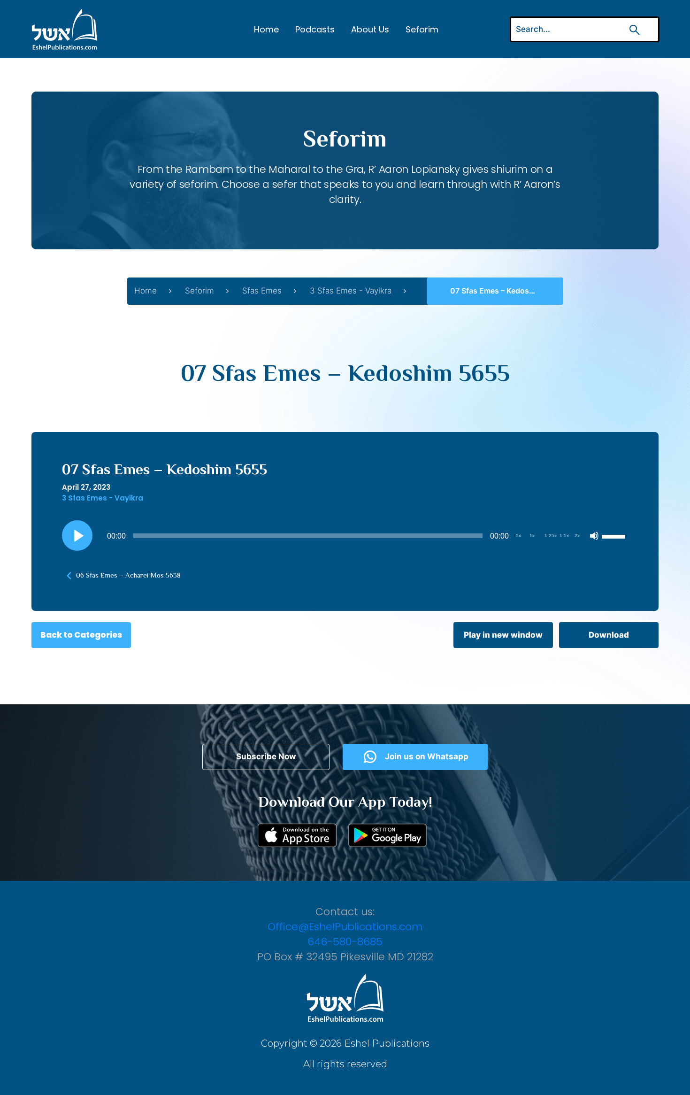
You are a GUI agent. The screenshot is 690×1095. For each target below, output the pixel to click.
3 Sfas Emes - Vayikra (350, 290)
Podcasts (315, 29)
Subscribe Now (266, 756)
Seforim (422, 29)
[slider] (615, 535)
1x (532, 535)
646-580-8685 (345, 941)
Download (609, 635)
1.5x (564, 535)
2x (577, 535)
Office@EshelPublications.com (345, 926)
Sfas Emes (262, 290)
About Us (370, 29)
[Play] (77, 535)
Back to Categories (81, 634)
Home (266, 29)
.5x (517, 535)
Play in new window (503, 635)
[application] (345, 535)
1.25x (550, 535)
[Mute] (594, 535)
